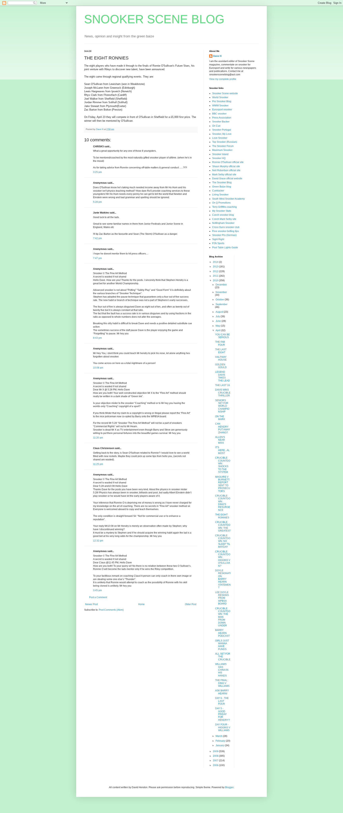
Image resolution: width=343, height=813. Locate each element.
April (218, 330)
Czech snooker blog (223, 214)
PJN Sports (218, 243)
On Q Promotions (221, 202)
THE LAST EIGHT (220, 351)
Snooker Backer (220, 121)
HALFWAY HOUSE (221, 358)
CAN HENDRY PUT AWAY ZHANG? (222, 428)
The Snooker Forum (223, 146)
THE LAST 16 (222, 385)
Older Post (190, 604)
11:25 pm (98, 464)
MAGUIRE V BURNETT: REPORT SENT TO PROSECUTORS (222, 484)
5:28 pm (97, 202)
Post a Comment (98, 597)
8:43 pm (97, 338)
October (220, 299)
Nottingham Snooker (223, 223)
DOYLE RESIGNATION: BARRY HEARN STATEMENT (223, 579)
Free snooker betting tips (225, 231)
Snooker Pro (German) (224, 235)
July (218, 316)
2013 (216, 266)
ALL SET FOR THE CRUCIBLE (222, 656)
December (221, 284)
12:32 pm (98, 540)
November (221, 292)
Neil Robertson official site (226, 170)
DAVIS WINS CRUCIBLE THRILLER (222, 392)
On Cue (216, 125)
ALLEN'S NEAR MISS (220, 440)
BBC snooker (219, 113)
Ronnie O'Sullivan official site (228, 162)
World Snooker (220, 97)
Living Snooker (220, 194)
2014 (216, 262)
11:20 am (98, 437)
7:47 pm (97, 258)
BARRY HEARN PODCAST (222, 633)
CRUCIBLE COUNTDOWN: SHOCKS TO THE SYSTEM (222, 464)
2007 (216, 760)
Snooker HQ (218, 158)
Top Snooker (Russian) (224, 142)
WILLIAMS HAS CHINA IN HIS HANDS (221, 670)
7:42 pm (97, 238)
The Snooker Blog (222, 182)
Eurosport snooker (222, 109)
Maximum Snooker (222, 150)
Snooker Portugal (221, 129)
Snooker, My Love (221, 134)
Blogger (229, 787)
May (218, 325)
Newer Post (91, 604)
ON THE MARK (220, 418)
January (220, 745)
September (221, 304)
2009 (216, 751)
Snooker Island (220, 154)
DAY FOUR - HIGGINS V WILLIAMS (222, 727)
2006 (216, 765)
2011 (216, 276)
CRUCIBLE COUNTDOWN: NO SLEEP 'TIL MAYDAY (222, 541)
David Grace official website (227, 178)
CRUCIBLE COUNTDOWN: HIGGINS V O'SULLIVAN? (222, 558)
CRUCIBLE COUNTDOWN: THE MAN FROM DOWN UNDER (222, 617)
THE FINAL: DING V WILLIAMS (222, 683)
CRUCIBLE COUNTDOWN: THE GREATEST (223, 526)
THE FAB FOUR (220, 343)
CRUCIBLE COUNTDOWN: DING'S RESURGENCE (222, 502)
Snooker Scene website (225, 93)
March (219, 736)
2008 (216, 756)
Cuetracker (218, 190)
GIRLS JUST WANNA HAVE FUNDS (222, 645)
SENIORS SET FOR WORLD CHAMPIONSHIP (222, 406)
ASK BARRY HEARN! (222, 692)
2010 (216, 280)
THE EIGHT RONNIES (222, 516)
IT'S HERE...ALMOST (222, 450)
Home (141, 604)
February (221, 740)
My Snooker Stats (221, 211)
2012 (216, 271)
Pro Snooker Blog (221, 101)
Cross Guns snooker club (225, 227)
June (219, 321)
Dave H (217, 56)
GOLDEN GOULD (221, 366)
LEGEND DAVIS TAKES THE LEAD (222, 376)
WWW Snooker (220, 105)
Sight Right (218, 239)
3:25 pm (97, 172)
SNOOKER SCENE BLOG (154, 19)
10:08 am (98, 367)
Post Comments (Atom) (111, 609)
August (220, 311)
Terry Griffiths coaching (224, 207)
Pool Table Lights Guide (225, 247)
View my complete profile (222, 79)
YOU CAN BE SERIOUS (222, 336)
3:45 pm (97, 590)
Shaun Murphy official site (226, 166)
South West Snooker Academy (228, 198)
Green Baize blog (221, 186)
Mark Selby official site (224, 174)
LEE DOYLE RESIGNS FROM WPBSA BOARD (222, 598)
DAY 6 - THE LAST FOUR (222, 701)
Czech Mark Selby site (224, 219)
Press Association (221, 117)
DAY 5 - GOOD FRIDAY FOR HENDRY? (222, 714)
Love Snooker (219, 138)
